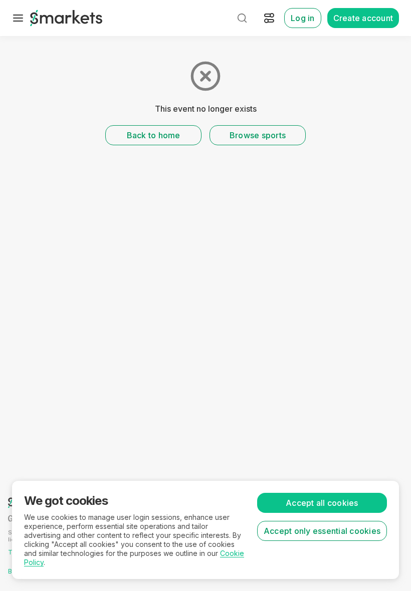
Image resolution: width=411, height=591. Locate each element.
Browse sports (258, 135)
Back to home (153, 135)
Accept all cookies (322, 503)
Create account (363, 18)
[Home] (66, 18)
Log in (303, 18)
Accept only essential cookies (322, 531)
